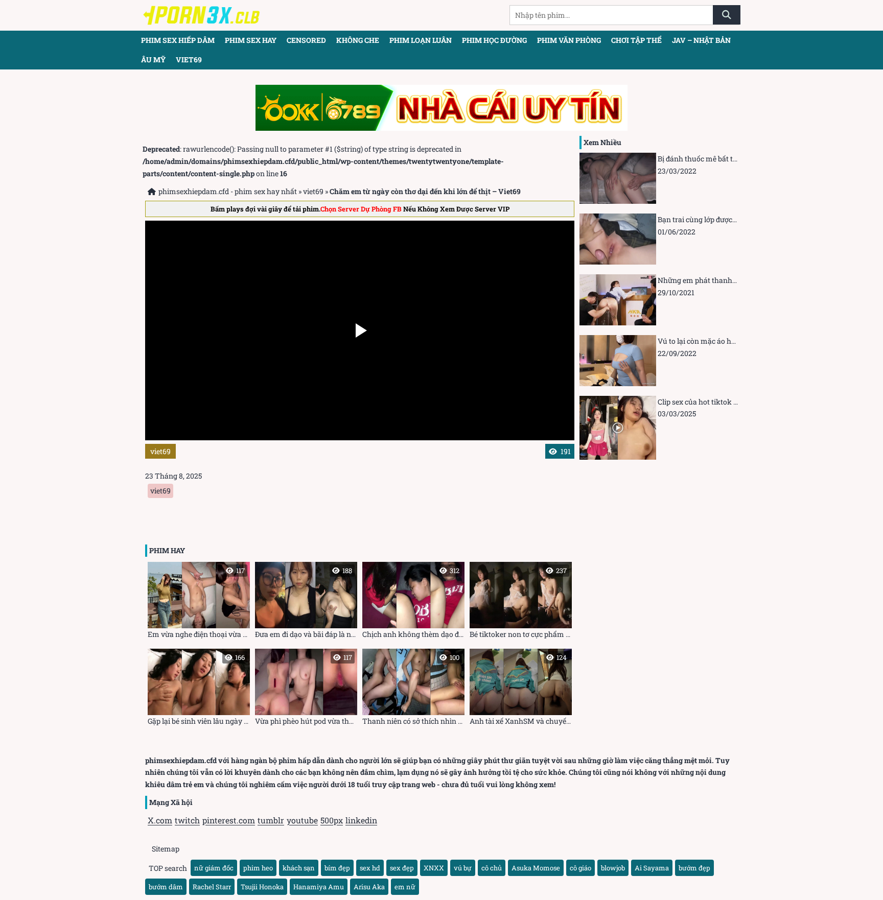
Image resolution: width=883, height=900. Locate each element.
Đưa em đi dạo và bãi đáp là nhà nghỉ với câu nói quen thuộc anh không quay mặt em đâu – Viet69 (306, 602)
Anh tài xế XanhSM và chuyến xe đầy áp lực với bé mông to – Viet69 (521, 689)
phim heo (258, 867)
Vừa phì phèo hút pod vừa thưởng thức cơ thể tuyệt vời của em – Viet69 (306, 689)
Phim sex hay (250, 40)
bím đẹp (337, 867)
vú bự (463, 867)
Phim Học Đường (494, 40)
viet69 (189, 59)
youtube (302, 820)
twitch (187, 820)
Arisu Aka (369, 886)
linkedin (361, 820)
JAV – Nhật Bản (701, 40)
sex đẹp (402, 867)
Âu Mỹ (153, 59)
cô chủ (491, 867)
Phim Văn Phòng (569, 40)
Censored (306, 40)
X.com (160, 820)
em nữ (404, 886)
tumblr (271, 820)
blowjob (613, 867)
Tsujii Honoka (262, 886)
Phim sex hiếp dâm (178, 40)
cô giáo (580, 867)
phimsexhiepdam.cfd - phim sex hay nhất (227, 191)
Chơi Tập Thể (636, 40)
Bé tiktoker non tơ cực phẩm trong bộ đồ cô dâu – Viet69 (521, 602)
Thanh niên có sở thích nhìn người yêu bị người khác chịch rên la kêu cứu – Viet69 (413, 689)
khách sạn (299, 867)
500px (331, 820)
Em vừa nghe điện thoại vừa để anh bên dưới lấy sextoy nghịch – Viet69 (199, 602)
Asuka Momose (536, 867)
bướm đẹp (694, 867)
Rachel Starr (212, 886)
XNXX (434, 867)
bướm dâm (166, 886)
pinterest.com (228, 820)
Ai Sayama (652, 867)
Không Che (357, 40)
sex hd (370, 867)
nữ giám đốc (214, 867)
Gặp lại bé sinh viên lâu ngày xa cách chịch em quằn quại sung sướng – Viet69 (199, 689)
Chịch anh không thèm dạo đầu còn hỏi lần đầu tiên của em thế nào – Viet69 (413, 602)
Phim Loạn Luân (420, 40)
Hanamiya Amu (318, 886)
